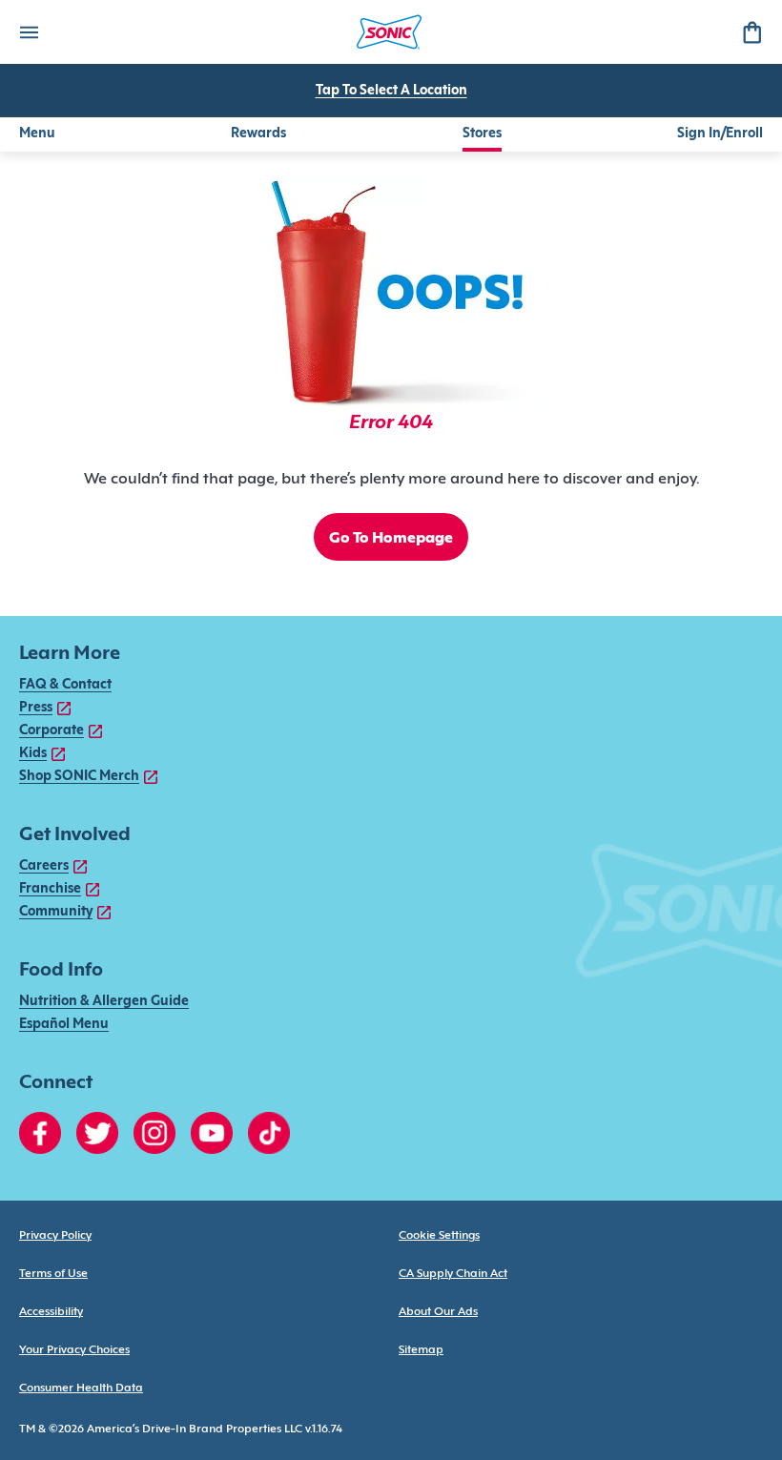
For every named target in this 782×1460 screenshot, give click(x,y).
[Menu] (28, 32)
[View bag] (751, 32)
